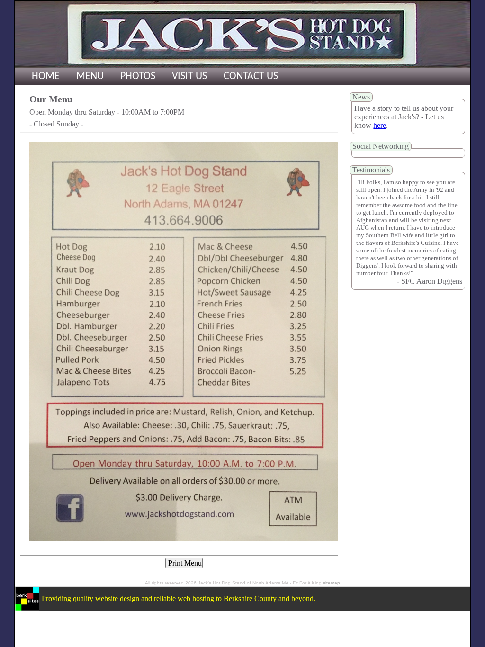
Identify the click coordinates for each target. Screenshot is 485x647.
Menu (90, 76)
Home (46, 76)
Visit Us (189, 76)
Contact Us (251, 76)
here (379, 125)
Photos (137, 76)
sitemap (331, 582)
